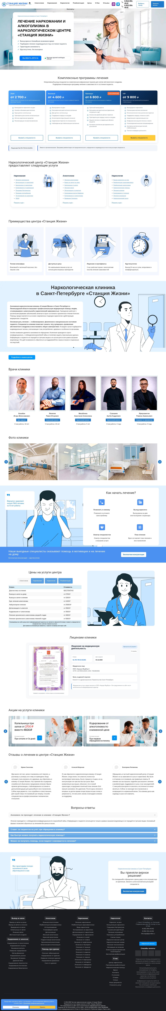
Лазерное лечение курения (50, 958)
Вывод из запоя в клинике (18, 925)
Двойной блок (18, 960)
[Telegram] (150, 938)
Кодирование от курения (121, 193)
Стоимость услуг (115, 985)
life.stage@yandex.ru (148, 933)
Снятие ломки (115, 937)
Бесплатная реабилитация (115, 954)
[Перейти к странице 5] (51, 690)
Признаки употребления (23, 193)
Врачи (115, 970)
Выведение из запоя (18, 927)
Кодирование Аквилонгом (18, 963)
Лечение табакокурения (50, 953)
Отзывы (115, 977)
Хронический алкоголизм (50, 942)
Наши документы (115, 982)
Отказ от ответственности (82, 1009)
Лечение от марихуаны (83, 960)
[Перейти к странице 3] (48, 690)
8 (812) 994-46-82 (128, 2)
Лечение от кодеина (83, 952)
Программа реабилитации (115, 965)
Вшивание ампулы (18, 948)
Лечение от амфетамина (83, 942)
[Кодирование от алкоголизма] (120, 731)
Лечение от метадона (83, 962)
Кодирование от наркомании (25, 188)
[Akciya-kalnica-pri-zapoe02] (45, 731)
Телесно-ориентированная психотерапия (115, 950)
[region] (83, 39)
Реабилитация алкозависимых (50, 925)
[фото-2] (32, 461)
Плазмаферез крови (50, 930)
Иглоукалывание (50, 927)
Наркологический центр (120, 198)
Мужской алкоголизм (50, 937)
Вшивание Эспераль (70, 198)
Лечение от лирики (83, 957)
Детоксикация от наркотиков (24, 182)
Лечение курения (118, 190)
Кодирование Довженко (50, 960)
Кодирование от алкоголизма (73, 195)
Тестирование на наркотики (24, 195)
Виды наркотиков (83, 927)
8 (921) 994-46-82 (128, 6)
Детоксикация (50, 932)
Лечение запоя (69, 188)
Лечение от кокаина (83, 955)
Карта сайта (106, 1009)
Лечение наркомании (22, 180)
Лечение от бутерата (83, 945)
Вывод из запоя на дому (72, 182)
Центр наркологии (115, 962)
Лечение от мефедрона (83, 964)
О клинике (115, 975)
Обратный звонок (148, 944)
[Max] (146, 938)
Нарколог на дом (115, 922)
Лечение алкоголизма (71, 180)
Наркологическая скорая (115, 942)
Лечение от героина (83, 950)
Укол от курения (50, 963)
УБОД (17, 198)
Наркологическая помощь (121, 188)
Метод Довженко (18, 953)
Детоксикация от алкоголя (72, 190)
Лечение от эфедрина (83, 967)
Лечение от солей (83, 937)
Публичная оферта (96, 1009)
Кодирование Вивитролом (18, 968)
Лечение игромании (119, 195)
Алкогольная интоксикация (50, 945)
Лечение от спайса (83, 940)
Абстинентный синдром (18, 935)
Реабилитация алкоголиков (122, 185)
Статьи (115, 980)
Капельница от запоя (71, 185)
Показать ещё (19, 203)
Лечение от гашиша (83, 947)
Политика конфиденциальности (65, 1009)
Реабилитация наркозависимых (123, 182)
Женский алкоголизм (50, 935)
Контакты (115, 972)
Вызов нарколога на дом (121, 180)
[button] (6, 462)
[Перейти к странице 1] (45, 690)
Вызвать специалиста (26, 138)
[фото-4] (82, 461)
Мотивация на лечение (115, 947)
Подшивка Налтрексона (23, 190)
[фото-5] (132, 461)
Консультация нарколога (115, 925)
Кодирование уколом (18, 955)
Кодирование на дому (18, 946)
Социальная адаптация (115, 930)
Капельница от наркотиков (24, 185)
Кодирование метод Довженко (73, 193)
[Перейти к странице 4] (50, 690)
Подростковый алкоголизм (50, 940)
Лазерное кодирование (18, 951)
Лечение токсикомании (115, 945)
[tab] (24, 580)
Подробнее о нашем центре (21, 357)
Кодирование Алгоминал (18, 965)
